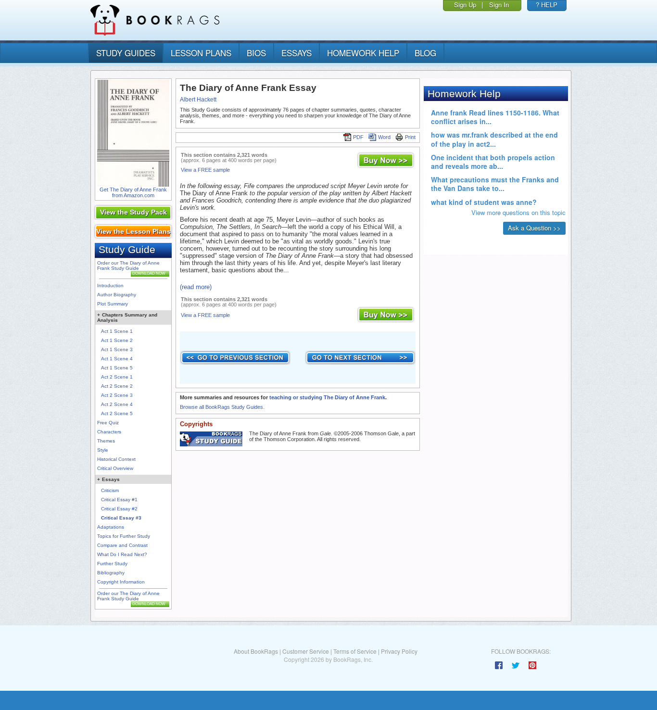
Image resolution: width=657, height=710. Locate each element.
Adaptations (110, 527)
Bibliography (111, 572)
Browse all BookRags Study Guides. (222, 407)
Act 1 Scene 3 (117, 349)
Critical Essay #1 (119, 499)
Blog (425, 53)
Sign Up (465, 4)
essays (296, 53)
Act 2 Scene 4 (117, 404)
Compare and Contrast (122, 545)
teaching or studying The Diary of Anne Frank (327, 397)
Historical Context (116, 459)
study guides (125, 53)
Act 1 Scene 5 (117, 367)
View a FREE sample (205, 170)
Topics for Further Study (123, 536)
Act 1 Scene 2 (117, 340)
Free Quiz (108, 422)
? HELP (546, 4)
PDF (358, 137)
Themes (106, 441)
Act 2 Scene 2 (117, 386)
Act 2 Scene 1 (117, 377)
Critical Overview (115, 468)
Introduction (110, 285)
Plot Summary (112, 303)
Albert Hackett (198, 99)
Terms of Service (355, 651)
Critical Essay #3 (121, 517)
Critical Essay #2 (119, 508)
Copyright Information (121, 581)
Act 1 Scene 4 (117, 358)
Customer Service (305, 651)
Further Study (112, 563)
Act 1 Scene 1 (117, 331)
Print (410, 137)
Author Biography (116, 294)
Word (384, 137)
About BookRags (256, 651)
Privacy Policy (399, 651)
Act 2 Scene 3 (117, 395)
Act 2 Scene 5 (117, 413)
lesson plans (201, 53)
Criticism (110, 490)
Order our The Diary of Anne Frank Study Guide (128, 265)
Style (102, 450)
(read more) (196, 287)
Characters (109, 431)
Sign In (499, 4)
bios (256, 53)
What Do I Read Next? (122, 554)
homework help (363, 53)
